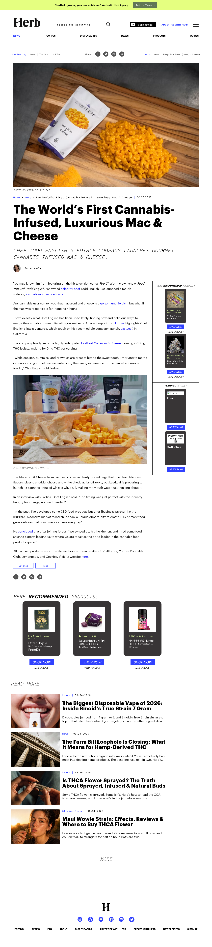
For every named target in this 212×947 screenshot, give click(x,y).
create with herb (144, 929)
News (28, 197)
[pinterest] (113, 54)
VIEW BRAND (176, 427)
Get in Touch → (145, 4)
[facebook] (98, 54)
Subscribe (145, 24)
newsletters (171, 929)
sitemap (192, 929)
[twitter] (105, 54)
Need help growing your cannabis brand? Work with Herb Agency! (92, 5)
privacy (19, 929)
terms (36, 929)
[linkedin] (121, 54)
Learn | (67, 695)
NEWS (16, 35)
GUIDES (194, 35)
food (45, 565)
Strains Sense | (74, 810)
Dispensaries (88, 35)
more (106, 859)
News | (67, 733)
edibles (23, 565)
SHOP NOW (175, 326)
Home (16, 197)
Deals (125, 35)
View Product (176, 331)
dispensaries (83, 929)
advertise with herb (174, 24)
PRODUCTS (159, 35)
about (63, 929)
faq (49, 929)
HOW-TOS (50, 35)
